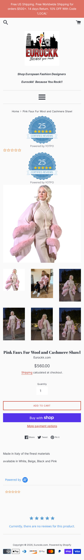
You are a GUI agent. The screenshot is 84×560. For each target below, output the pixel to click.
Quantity (42, 384)
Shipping (26, 372)
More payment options (42, 426)
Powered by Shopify (60, 544)
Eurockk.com (41, 544)
